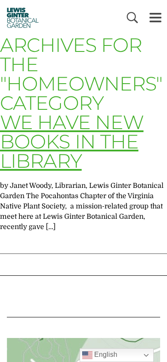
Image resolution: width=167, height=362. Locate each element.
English (104, 354)
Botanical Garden (20, 17)
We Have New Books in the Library (71, 141)
